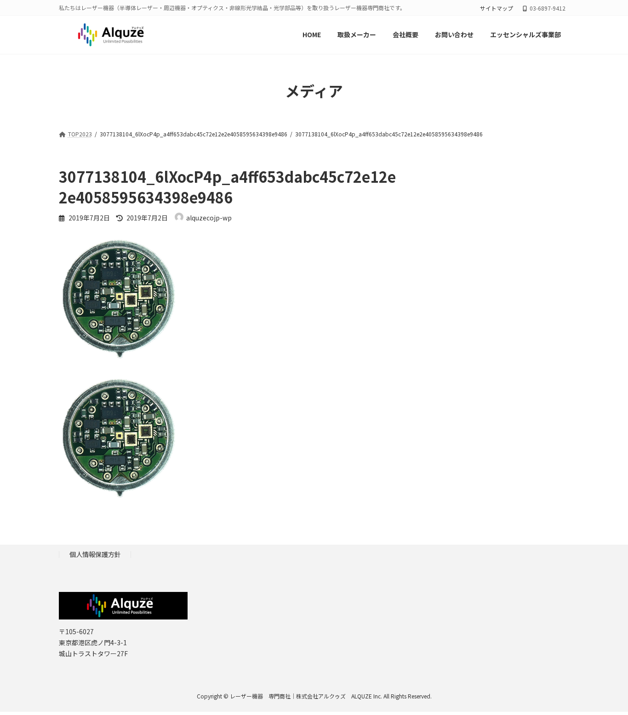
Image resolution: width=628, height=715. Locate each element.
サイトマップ (496, 8)
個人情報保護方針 (95, 554)
